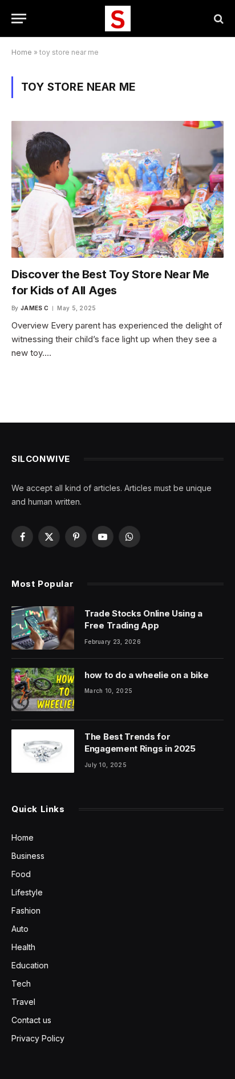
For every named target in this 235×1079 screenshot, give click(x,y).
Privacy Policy (37, 1038)
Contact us (31, 1020)
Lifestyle (27, 892)
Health (23, 947)
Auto (20, 929)
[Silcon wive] (118, 18)
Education (29, 965)
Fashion (25, 910)
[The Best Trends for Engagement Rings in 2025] (42, 751)
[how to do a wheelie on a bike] (42, 689)
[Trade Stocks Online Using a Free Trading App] (42, 628)
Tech (21, 983)
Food (21, 874)
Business (27, 856)
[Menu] (18, 18)
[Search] (218, 18)
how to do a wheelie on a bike (146, 675)
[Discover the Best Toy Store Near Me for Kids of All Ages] (117, 189)
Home (21, 52)
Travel (23, 1002)
